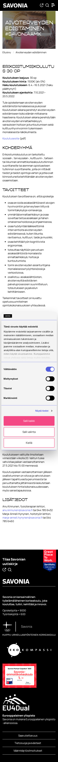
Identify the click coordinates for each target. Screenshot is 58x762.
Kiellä (29, 442)
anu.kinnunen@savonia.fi (17, 510)
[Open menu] (54, 5)
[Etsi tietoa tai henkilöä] (47, 5)
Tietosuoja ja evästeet (28, 743)
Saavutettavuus (27, 735)
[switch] (50, 378)
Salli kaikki (29, 421)
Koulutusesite (10, 138)
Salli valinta (29, 432)
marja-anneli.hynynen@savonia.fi (22, 517)
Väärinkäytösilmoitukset (27, 750)
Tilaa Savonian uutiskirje (13, 561)
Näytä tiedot (41, 410)
